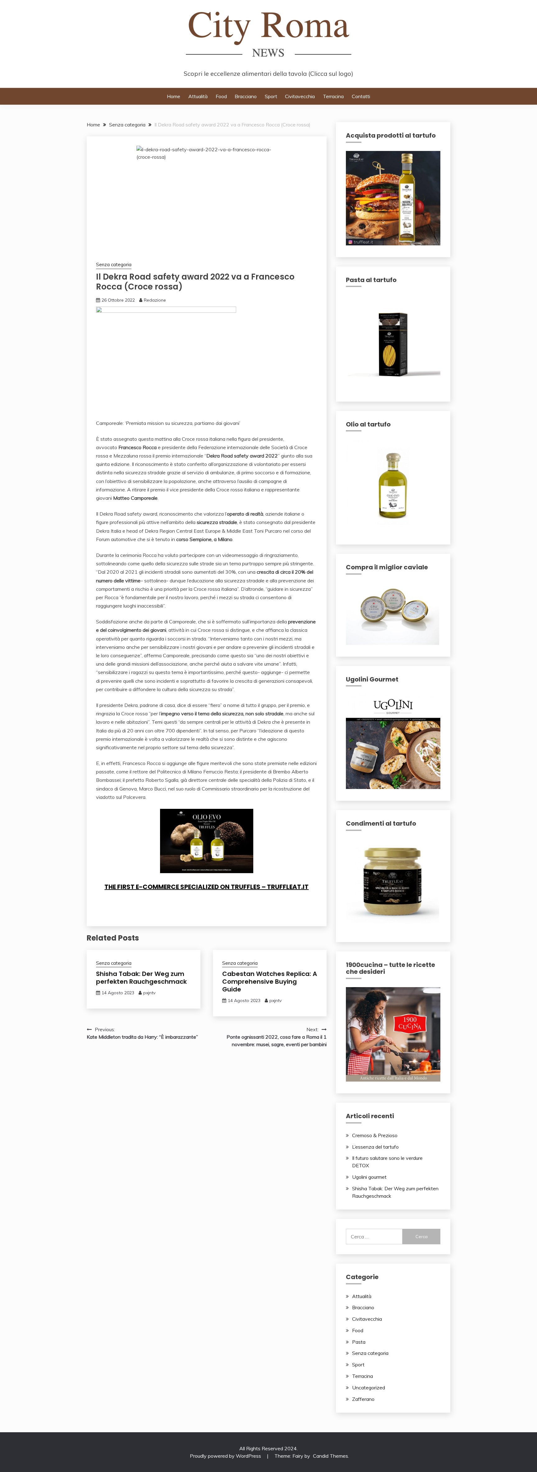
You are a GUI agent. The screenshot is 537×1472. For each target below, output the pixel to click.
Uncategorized (368, 1387)
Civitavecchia (300, 96)
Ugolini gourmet (369, 1177)
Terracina (333, 96)
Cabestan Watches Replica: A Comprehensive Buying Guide (269, 981)
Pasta (358, 1342)
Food (221, 96)
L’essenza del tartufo (375, 1147)
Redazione (155, 300)
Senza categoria (113, 264)
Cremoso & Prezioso (374, 1135)
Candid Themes (330, 1456)
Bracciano (246, 96)
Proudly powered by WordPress (226, 1456)
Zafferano (363, 1399)
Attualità (198, 96)
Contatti (361, 96)
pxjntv (149, 993)
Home (173, 96)
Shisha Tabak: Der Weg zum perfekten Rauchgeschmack (141, 977)
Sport (271, 96)
